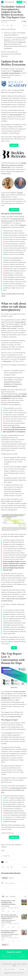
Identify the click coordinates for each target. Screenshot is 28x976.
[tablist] (7, 877)
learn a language (20, 599)
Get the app (21, 969)
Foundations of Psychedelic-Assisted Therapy (11, 72)
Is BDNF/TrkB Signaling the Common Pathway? (8, 921)
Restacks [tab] (11, 878)
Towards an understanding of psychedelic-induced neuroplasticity (14, 396)
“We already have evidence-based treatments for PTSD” (9, 935)
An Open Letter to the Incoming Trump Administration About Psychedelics (8, 902)
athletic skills (10, 599)
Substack (6, 973)
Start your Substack (10, 969)
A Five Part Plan (5, 906)
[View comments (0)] (7, 25)
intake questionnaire (16, 115)
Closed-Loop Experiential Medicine (13, 385)
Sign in (25, 2)
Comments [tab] (4, 878)
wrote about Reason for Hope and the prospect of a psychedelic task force (13, 790)
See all (4, 944)
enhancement (7, 361)
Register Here (14, 687)
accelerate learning (6, 601)
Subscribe (19, 2)
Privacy (15, 964)
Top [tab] (3, 896)
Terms (19, 964)
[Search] (25, 896)
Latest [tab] (6, 896)
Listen (24, 21)
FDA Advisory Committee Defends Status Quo (9, 931)
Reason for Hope (16, 716)
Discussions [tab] (12, 896)
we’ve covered (7, 733)
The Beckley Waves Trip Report (8, 20)
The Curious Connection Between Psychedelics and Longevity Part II (9, 916)
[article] (14, 906)
